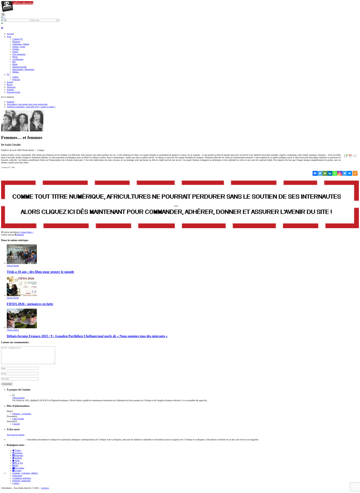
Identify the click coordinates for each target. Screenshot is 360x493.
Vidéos (15, 77)
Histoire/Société (19, 67)
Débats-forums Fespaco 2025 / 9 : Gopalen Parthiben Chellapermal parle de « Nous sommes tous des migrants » (87, 336)
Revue (10, 84)
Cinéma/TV (17, 39)
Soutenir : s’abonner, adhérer (25, 473)
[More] (355, 173)
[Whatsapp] (334, 173)
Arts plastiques (18, 54)
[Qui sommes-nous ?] (2, 23)
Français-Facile (13, 92)
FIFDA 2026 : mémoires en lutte (30, 304)
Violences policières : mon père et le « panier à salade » (31, 107)
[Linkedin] (329, 173)
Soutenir (10, 102)
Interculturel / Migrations (23, 69)
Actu (9, 36)
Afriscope (11, 87)
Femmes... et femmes (21, 414)
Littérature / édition (20, 44)
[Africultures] (17, 11)
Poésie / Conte (18, 46)
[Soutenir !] (180, 205)
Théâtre (15, 49)
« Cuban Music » (26, 232)
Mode (15, 64)
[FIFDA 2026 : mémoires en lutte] (22, 295)
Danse (15, 52)
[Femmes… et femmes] (22, 130)
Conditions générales (21, 478)
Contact (15, 483)
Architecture (17, 59)
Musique (16, 41)
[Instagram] (339, 173)
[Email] (324, 173)
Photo (15, 57)
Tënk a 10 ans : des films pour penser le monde (40, 272)
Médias (15, 72)
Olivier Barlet (13, 266)
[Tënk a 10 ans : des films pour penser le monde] (22, 263)
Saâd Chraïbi (18, 419)
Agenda (10, 89)
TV (8, 74)
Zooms (10, 82)
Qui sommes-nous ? (16, 439)
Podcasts (16, 79)
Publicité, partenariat (21, 481)
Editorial (20, 235)
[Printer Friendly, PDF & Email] (351, 157)
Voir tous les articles (15, 435)
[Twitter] (320, 173)
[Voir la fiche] (13, 395)
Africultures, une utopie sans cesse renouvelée (27, 104)
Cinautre (16, 424)
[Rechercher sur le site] (3, 14)
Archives (45, 488)
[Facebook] (315, 173)
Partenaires (17, 475)
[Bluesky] (349, 173)
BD (14, 62)
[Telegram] (344, 173)
